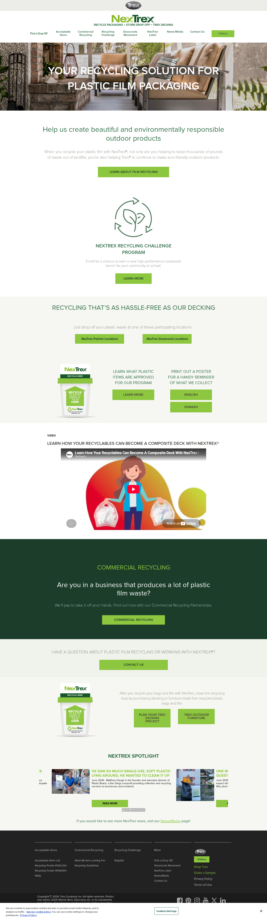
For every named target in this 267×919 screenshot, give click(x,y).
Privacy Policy (28, 915)
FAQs (38, 875)
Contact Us (197, 31)
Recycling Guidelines (87, 865)
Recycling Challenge (108, 33)
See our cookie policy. (38, 911)
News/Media (175, 31)
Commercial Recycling (86, 33)
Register (119, 860)
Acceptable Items (63, 33)
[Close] (261, 911)
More (157, 850)
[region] (133, 911)
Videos (223, 33)
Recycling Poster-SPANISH (50, 870)
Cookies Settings (166, 911)
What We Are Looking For (90, 860)
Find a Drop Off (38, 33)
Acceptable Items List (47, 860)
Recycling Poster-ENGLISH (51, 865)
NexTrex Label (152, 33)
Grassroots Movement (130, 33)
